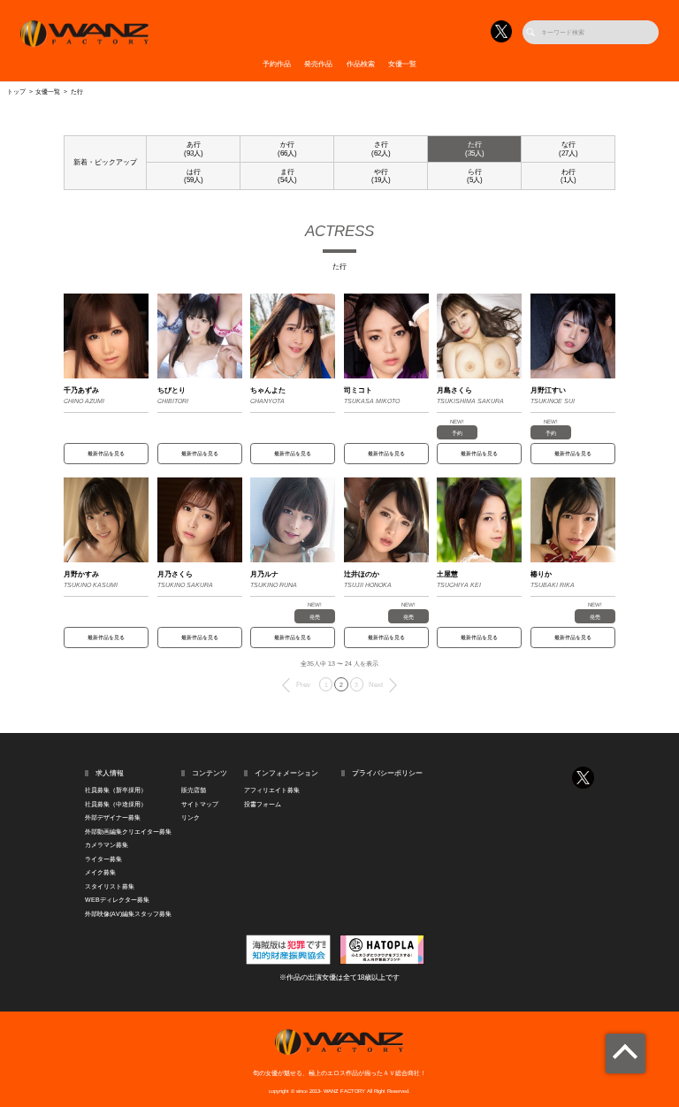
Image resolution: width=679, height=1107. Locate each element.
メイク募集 (100, 872)
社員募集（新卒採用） (116, 790)
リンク (190, 817)
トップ (16, 91)
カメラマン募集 (106, 845)
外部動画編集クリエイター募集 (128, 831)
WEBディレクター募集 (117, 900)
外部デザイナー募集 (113, 817)
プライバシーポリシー (387, 773)
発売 (314, 617)
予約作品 (277, 64)
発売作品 (318, 64)
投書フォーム (262, 804)
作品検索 (361, 64)
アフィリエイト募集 (272, 790)
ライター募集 (103, 859)
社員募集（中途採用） (116, 804)
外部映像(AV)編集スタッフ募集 (128, 914)
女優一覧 (402, 64)
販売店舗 (193, 790)
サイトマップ (199, 804)
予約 (457, 433)
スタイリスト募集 (109, 886)
